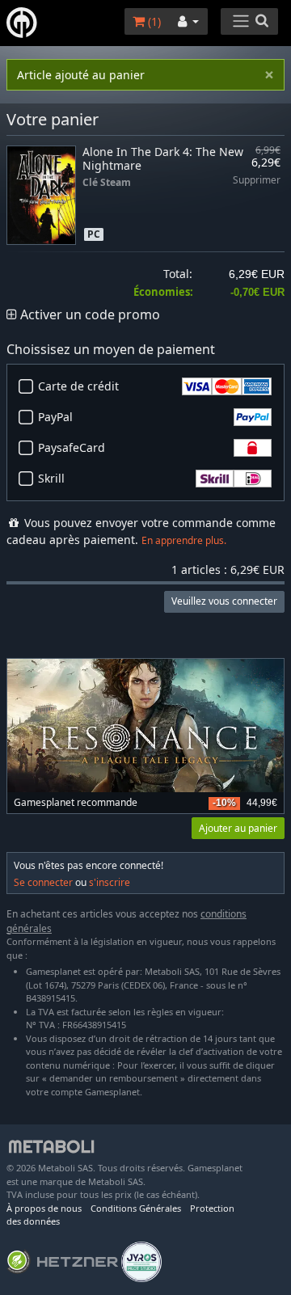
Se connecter (43, 882)
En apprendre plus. (183, 540)
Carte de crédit (78, 386)
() (153, 21)
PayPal (55, 416)
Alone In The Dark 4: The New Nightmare (162, 158)
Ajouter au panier (238, 828)
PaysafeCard (71, 447)
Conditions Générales (136, 1208)
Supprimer (256, 180)
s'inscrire (109, 882)
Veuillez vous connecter (224, 601)
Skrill (51, 478)
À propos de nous (44, 1208)
